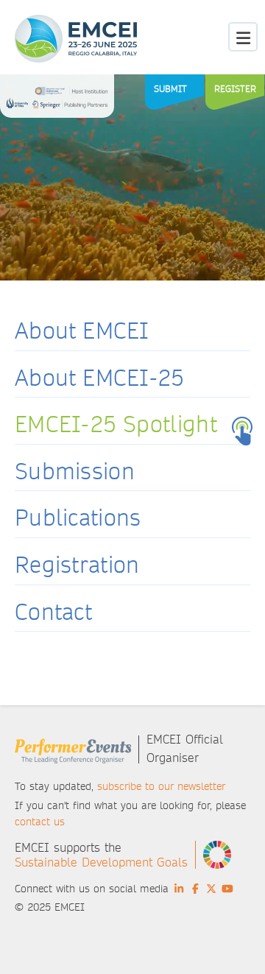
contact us (40, 821)
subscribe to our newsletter (161, 786)
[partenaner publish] (57, 100)
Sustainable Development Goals (101, 862)
